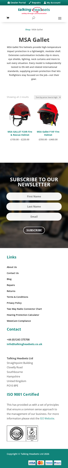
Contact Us (13, 273)
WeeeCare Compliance (19, 320)
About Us (12, 267)
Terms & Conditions (17, 296)
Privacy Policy (14, 302)
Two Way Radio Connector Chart (24, 308)
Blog (9, 279)
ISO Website (47, 418)
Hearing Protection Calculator (23, 314)
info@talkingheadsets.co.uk (24, 344)
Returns (11, 291)
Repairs (36, 2)
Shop (27, 29)
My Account (53, 2)
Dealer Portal (18, 2)
